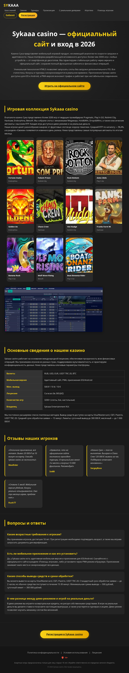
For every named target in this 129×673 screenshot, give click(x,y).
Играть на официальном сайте (64, 86)
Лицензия (97, 652)
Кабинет (10, 15)
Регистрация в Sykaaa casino (64, 634)
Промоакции (49, 10)
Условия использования (75, 652)
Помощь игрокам (105, 10)
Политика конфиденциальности (43, 652)
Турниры (35, 10)
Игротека (89, 10)
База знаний (10, 10)
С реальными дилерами (69, 10)
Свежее (23, 10)
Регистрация (28, 15)
